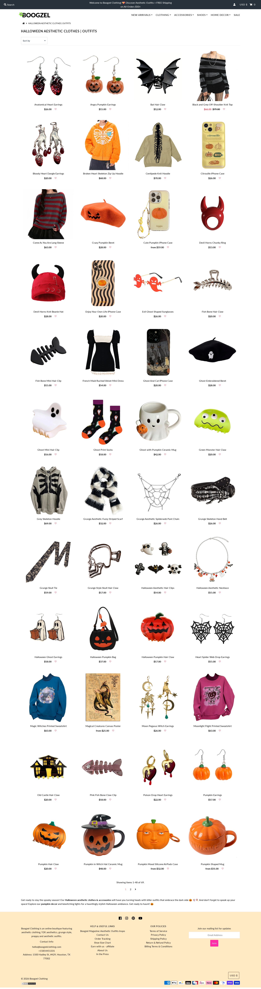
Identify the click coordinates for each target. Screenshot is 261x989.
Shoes (201, 14)
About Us (102, 950)
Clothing (162, 14)
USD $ (243, 4)
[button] (55, 109)
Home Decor (220, 14)
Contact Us (103, 934)
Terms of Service (158, 931)
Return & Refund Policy (158, 942)
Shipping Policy (158, 938)
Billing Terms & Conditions (158, 946)
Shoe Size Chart (102, 942)
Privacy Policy (158, 934)
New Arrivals (141, 14)
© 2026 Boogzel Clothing (34, 978)
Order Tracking (102, 938)
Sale (237, 14)
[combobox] (45, 5)
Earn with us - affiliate (102, 946)
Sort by (26, 40)
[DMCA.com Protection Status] (28, 984)
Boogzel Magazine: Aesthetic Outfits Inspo (102, 931)
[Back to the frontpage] (24, 23)
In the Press (102, 954)
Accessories (183, 14)
